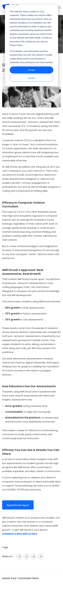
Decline (31, 78)
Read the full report (18, 505)
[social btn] (19, 556)
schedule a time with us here (19, 533)
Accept (31, 70)
